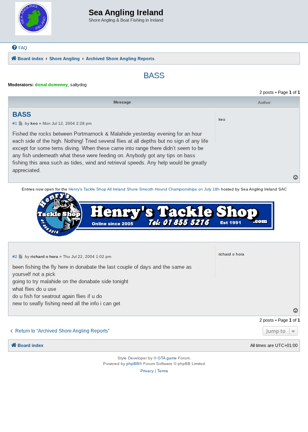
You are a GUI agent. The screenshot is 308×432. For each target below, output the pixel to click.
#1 (14, 123)
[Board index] (49, 21)
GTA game (167, 358)
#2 (14, 256)
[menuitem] (19, 48)
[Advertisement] (154, 409)
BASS (154, 75)
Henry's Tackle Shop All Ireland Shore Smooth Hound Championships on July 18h (144, 189)
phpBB (132, 363)
